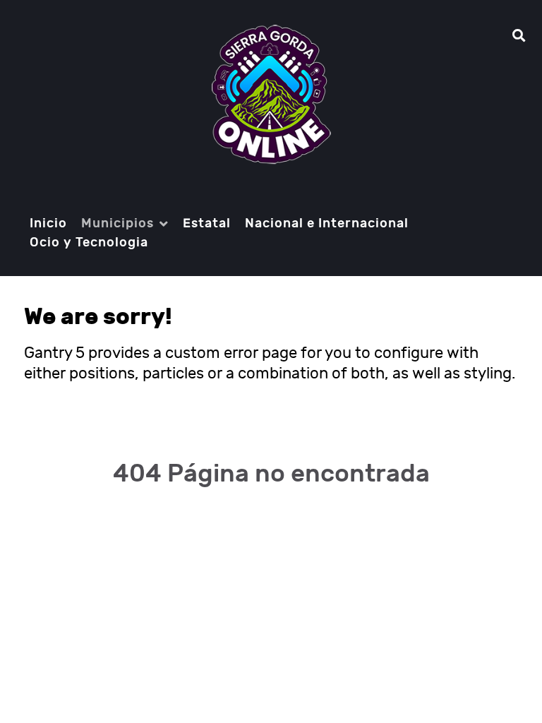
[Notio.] (271, 94)
